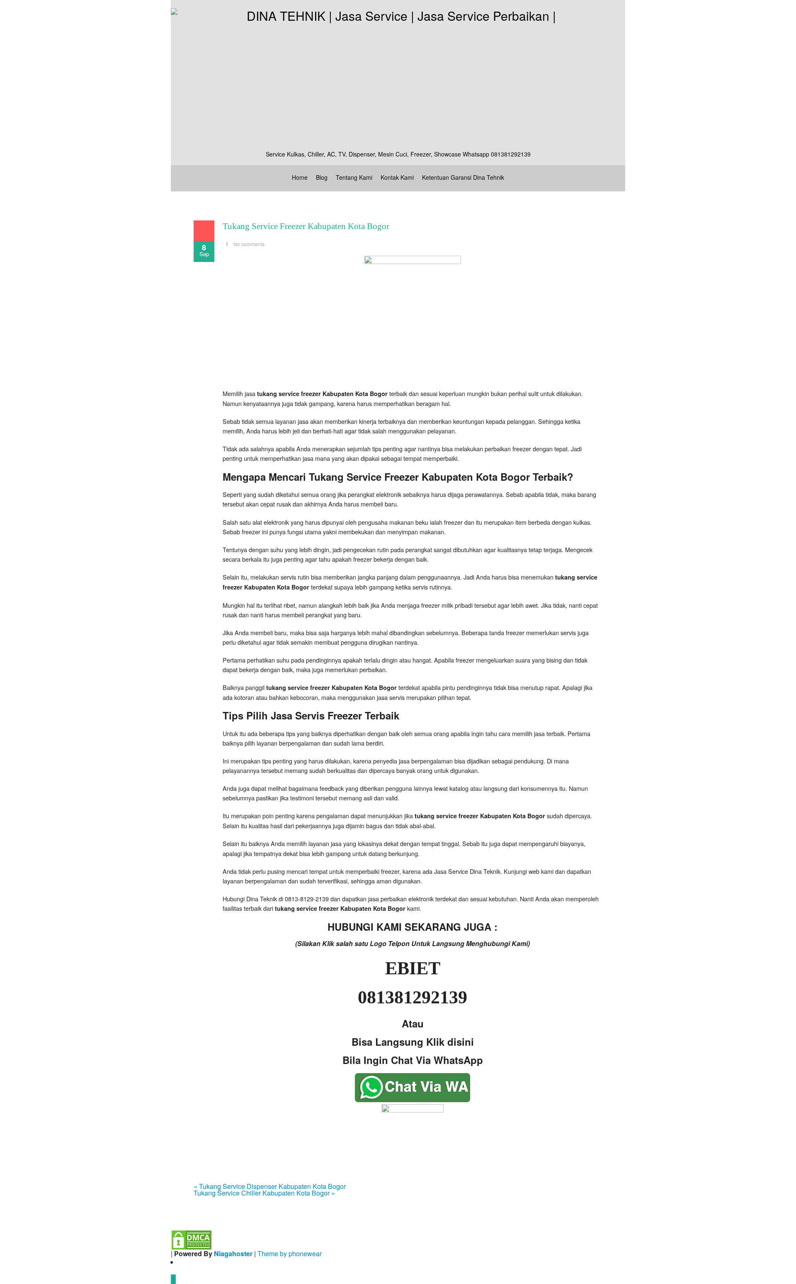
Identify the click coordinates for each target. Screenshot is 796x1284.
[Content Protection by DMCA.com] (191, 1239)
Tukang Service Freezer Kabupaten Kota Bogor (306, 226)
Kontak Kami (397, 177)
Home (300, 177)
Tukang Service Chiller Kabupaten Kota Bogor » (264, 1193)
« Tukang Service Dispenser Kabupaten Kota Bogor (270, 1186)
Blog (322, 177)
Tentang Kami (354, 177)
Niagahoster (233, 1253)
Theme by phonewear (289, 1253)
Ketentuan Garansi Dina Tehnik (463, 177)
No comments (249, 243)
